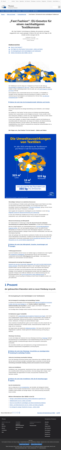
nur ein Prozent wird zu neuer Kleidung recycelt (32, 274)
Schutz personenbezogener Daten (21, 447)
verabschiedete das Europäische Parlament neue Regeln (31, 316)
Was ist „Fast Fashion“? (16, 47)
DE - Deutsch (3, 1)
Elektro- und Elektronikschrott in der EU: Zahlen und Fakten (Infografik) (26, 404)
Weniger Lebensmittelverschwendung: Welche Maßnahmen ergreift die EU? (28, 398)
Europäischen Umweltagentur (17, 254)
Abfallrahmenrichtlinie (30, 328)
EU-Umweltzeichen (24, 387)
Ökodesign (44, 338)
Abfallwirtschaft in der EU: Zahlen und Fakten (20, 400)
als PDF (58, 412)
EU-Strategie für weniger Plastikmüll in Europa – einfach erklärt (25, 407)
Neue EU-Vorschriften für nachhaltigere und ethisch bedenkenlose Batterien (28, 402)
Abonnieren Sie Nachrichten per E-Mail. (46, 412)
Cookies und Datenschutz (31, 447)
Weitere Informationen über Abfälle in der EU (21, 52)
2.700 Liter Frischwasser (34, 207)
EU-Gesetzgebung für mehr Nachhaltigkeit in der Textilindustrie (26, 51)
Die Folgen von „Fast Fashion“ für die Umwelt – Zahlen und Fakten (27, 49)
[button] (56, 1)
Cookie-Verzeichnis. (42, 447)
